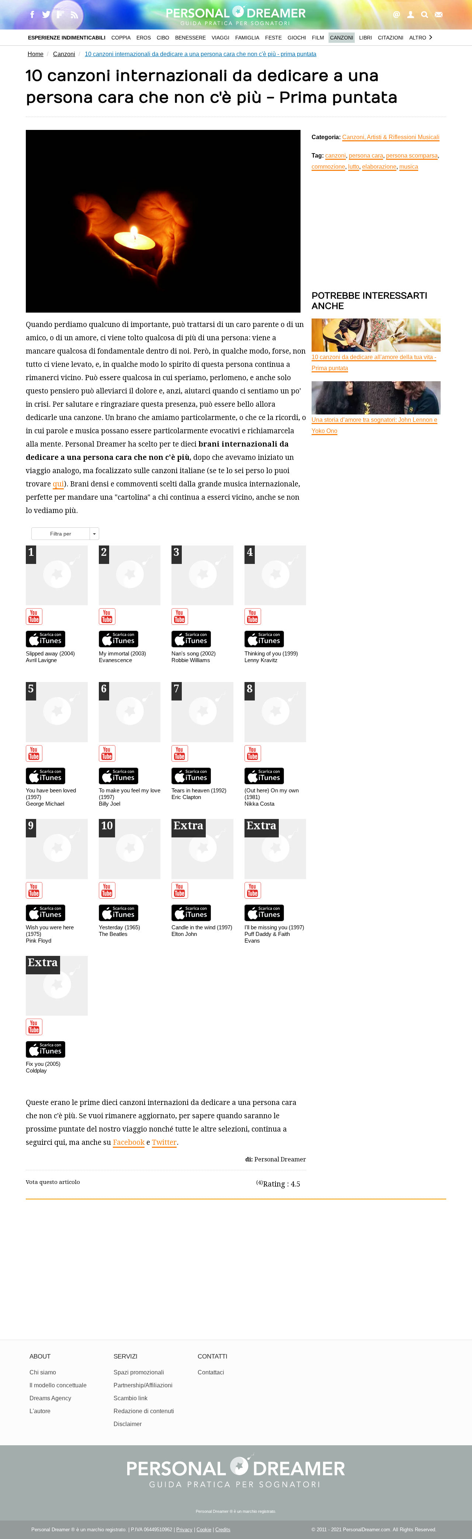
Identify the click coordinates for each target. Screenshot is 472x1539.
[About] (397, 15)
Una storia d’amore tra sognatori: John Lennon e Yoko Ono (374, 425)
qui (58, 484)
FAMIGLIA (247, 38)
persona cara (366, 155)
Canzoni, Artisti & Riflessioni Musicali (391, 137)
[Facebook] (33, 15)
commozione (328, 166)
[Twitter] (47, 15)
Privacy (184, 1529)
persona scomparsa (412, 155)
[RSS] (75, 15)
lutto (353, 166)
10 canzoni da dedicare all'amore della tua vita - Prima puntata (374, 362)
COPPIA (121, 38)
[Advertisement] (376, 231)
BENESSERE (190, 38)
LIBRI (365, 38)
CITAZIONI (390, 38)
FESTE (273, 38)
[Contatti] (411, 15)
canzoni (335, 155)
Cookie (204, 1529)
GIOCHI (297, 38)
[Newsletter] (439, 15)
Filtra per (60, 534)
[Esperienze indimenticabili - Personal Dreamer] (236, 14)
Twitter (164, 1142)
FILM (318, 38)
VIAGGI (220, 38)
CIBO (163, 38)
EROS (143, 38)
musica (408, 166)
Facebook (129, 1142)
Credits (222, 1529)
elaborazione (379, 166)
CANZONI (341, 38)
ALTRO (418, 38)
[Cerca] (425, 15)
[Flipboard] (61, 15)
